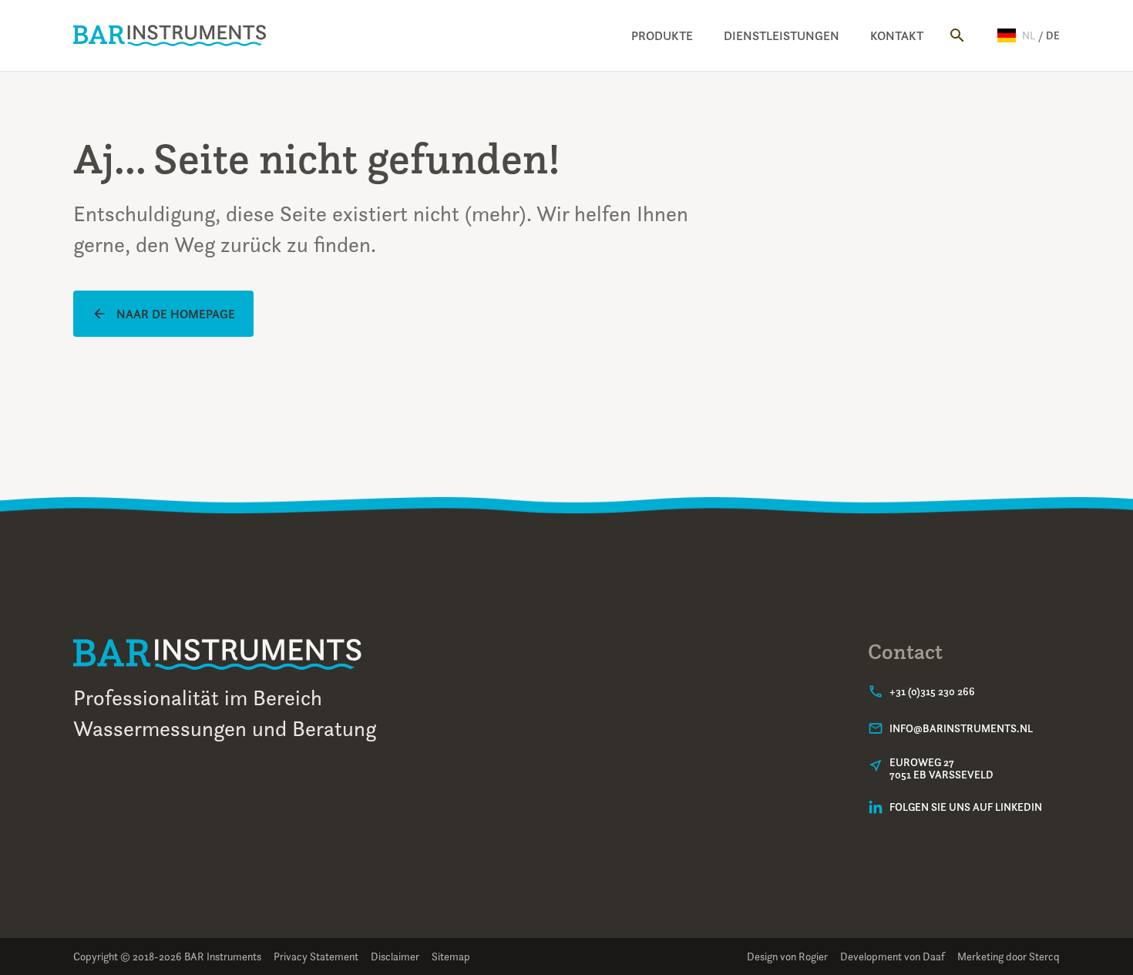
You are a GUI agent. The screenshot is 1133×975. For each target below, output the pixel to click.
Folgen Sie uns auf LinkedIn (965, 807)
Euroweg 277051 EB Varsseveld (941, 768)
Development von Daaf (892, 956)
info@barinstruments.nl (961, 728)
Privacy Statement (316, 956)
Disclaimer (395, 956)
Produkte (662, 35)
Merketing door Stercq (1008, 956)
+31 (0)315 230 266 (932, 691)
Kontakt (896, 35)
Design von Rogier (787, 956)
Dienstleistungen (781, 35)
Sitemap (451, 956)
